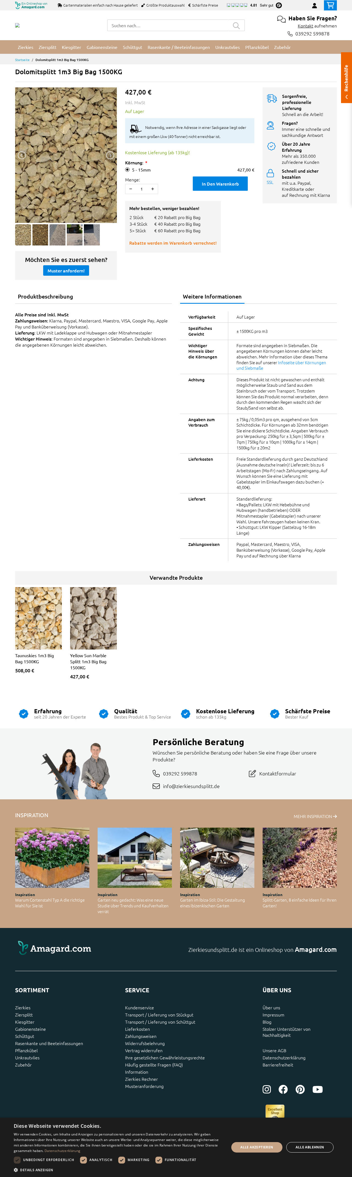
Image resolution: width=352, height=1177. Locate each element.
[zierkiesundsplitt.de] (17, 25)
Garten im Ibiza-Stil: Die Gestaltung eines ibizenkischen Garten (212, 902)
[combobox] (167, 25)
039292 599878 (312, 34)
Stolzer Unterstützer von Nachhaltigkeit (286, 1032)
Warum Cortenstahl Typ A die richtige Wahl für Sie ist (50, 902)
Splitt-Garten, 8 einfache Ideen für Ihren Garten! (300, 902)
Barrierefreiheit (278, 1065)
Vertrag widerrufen (144, 1050)
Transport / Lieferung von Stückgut (159, 1015)
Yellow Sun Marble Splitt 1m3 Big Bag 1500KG (88, 661)
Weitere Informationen (212, 296)
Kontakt (305, 26)
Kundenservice (139, 1007)
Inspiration (25, 894)
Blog (267, 1022)
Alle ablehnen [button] (310, 1147)
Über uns (271, 1007)
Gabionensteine (30, 1029)
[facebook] (283, 1089)
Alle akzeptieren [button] (256, 1147)
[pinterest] (300, 1089)
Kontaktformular (277, 773)
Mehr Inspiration (313, 816)
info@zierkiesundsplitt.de (191, 786)
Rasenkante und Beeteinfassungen (49, 1043)
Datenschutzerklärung (284, 1057)
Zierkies (23, 1007)
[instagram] (267, 1089)
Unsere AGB (274, 1050)
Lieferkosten (137, 1029)
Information (136, 1072)
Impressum (273, 1015)
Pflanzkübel (26, 1050)
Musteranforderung (144, 1086)
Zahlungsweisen (140, 1036)
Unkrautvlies (27, 1057)
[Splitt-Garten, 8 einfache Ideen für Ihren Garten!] (300, 858)
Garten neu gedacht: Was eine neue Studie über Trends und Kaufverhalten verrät (133, 905)
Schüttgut (24, 1036)
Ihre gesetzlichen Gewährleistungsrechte (165, 1057)
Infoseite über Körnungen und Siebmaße (281, 365)
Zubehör (23, 1065)
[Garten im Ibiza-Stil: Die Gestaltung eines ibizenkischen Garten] (217, 858)
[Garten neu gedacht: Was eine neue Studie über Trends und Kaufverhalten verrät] (135, 858)
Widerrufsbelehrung (145, 1043)
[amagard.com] (93, 949)
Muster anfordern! (66, 270)
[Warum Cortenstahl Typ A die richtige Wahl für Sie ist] (52, 858)
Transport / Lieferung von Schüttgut (160, 1022)
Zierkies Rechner (141, 1079)
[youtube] (317, 1089)
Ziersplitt (24, 1015)
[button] (118, 1170)
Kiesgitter (24, 1022)
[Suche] (236, 25)
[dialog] (176, 1147)
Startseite (22, 59)
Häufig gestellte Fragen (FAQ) (154, 1065)
